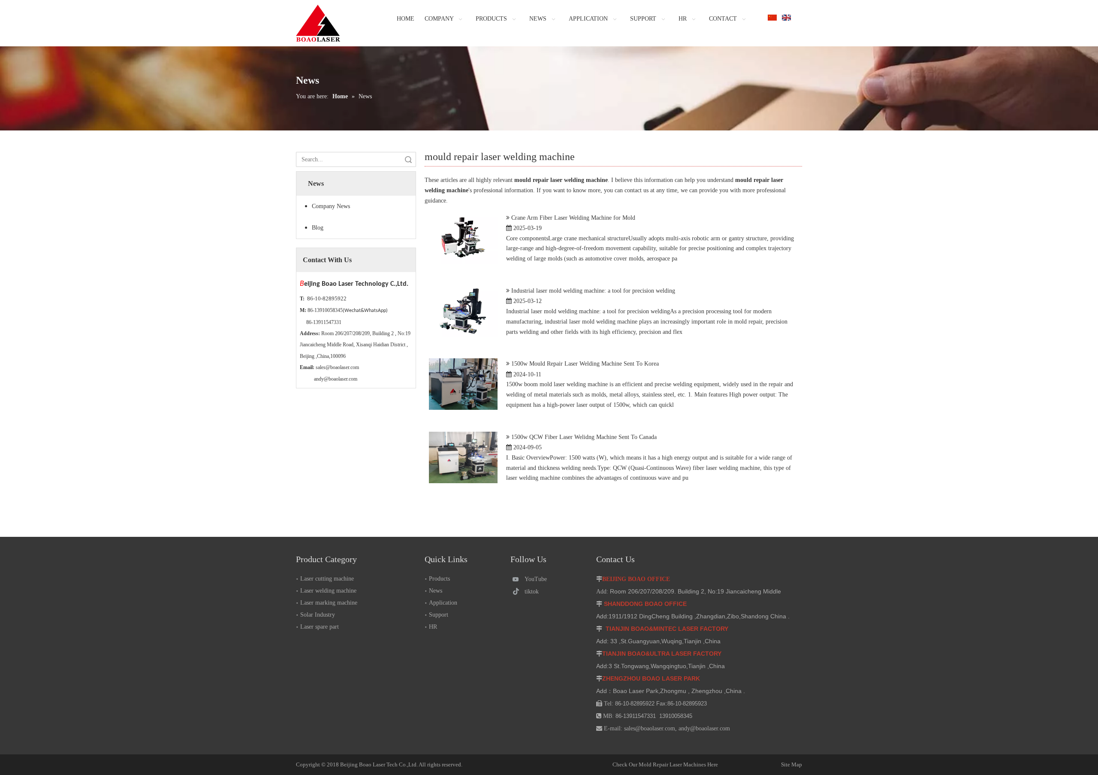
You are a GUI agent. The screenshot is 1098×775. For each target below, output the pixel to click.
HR (433, 627)
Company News (331, 206)
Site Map (762, 764)
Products (439, 578)
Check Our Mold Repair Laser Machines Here (665, 764)
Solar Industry (317, 615)
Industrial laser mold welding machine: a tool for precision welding (593, 291)
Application (443, 602)
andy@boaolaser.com (335, 379)
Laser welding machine (328, 590)
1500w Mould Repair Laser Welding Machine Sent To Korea (585, 363)
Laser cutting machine (327, 578)
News (435, 590)
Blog (317, 227)
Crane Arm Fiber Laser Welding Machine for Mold (573, 218)
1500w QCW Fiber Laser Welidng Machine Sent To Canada (584, 437)
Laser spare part (319, 627)
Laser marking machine (328, 602)
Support (438, 615)
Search (408, 159)
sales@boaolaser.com (337, 367)
